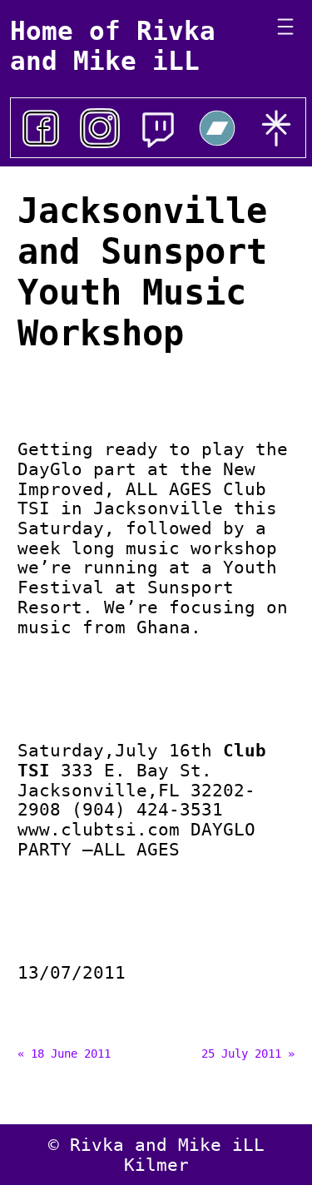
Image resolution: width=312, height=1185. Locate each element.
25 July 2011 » (248, 1053)
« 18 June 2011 (64, 1053)
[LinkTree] (276, 128)
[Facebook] (41, 128)
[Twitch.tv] (158, 128)
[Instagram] (100, 128)
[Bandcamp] (217, 128)
